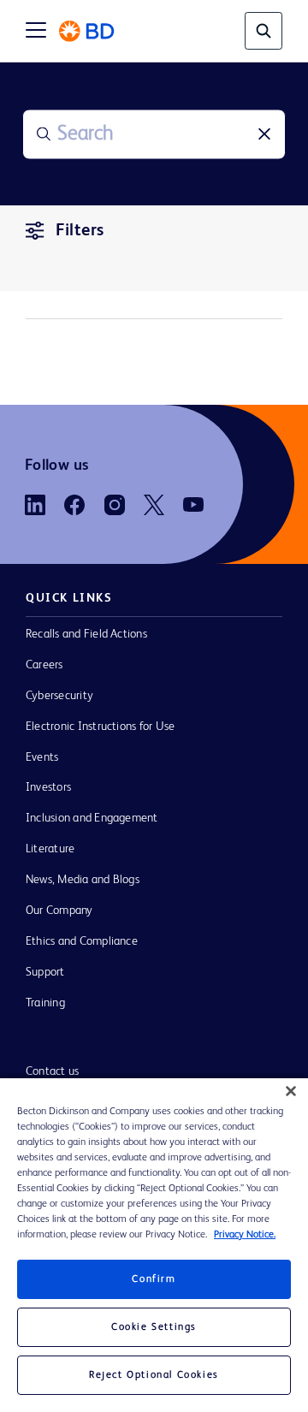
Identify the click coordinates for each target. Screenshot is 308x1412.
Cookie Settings (154, 1327)
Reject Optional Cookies (154, 1375)
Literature (50, 849)
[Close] (291, 1091)
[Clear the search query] (264, 134)
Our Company (59, 911)
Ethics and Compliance (82, 941)
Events (42, 757)
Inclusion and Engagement (92, 818)
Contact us (52, 1071)
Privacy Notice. (244, 1235)
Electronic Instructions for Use (100, 727)
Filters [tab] (80, 231)
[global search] (263, 31)
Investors (48, 787)
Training (45, 1003)
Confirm (153, 1279)
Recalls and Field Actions (86, 634)
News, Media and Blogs (82, 880)
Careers (44, 665)
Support (45, 972)
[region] (154, 1245)
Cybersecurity (59, 696)
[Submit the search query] (43, 134)
